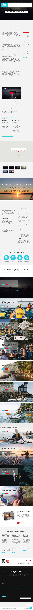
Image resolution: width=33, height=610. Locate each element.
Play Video (22, 522)
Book (6, 284)
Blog (17, 605)
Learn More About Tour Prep (8, 136)
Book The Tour (25, 32)
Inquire (6, 473)
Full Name (16, 578)
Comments (16, 588)
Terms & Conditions (25, 57)
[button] (19, 152)
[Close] (25, 149)
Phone (16, 585)
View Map (29, 564)
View (3, 284)
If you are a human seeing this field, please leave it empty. (11, 598)
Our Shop (28, 46)
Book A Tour (13, 605)
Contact (20, 605)
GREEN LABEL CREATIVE (28, 608)
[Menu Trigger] (29, 4)
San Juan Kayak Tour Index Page (10, 117)
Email (16, 581)
